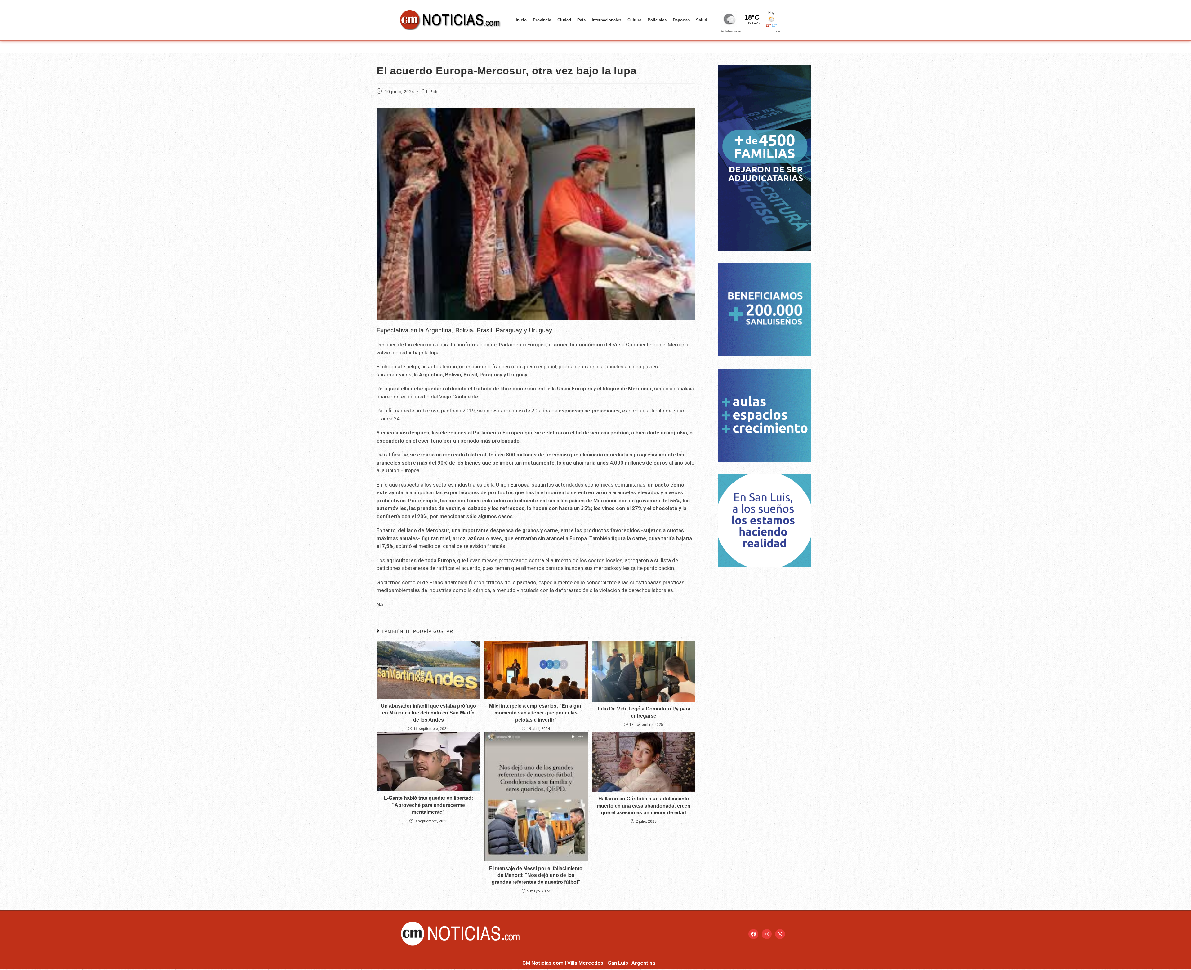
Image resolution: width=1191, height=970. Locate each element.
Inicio (521, 20)
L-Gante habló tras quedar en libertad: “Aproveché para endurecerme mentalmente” (428, 805)
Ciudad (564, 20)
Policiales (657, 20)
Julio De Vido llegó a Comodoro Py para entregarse (643, 712)
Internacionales (606, 20)
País (581, 20)
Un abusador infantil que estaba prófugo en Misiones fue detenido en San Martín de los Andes (428, 713)
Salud (701, 20)
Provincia (542, 20)
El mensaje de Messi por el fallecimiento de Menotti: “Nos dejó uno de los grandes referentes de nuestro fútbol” (535, 875)
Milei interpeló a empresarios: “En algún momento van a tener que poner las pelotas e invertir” (536, 713)
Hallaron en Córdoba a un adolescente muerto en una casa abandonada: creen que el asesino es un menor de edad (643, 805)
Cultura (634, 20)
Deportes (681, 20)
